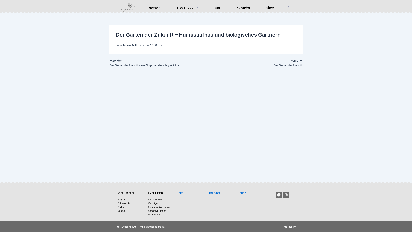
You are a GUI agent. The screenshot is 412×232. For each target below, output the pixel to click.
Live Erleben (186, 7)
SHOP (243, 193)
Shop (270, 7)
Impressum (289, 226)
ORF (218, 7)
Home (153, 7)
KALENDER (214, 193)
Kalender (243, 7)
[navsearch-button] (289, 7)
